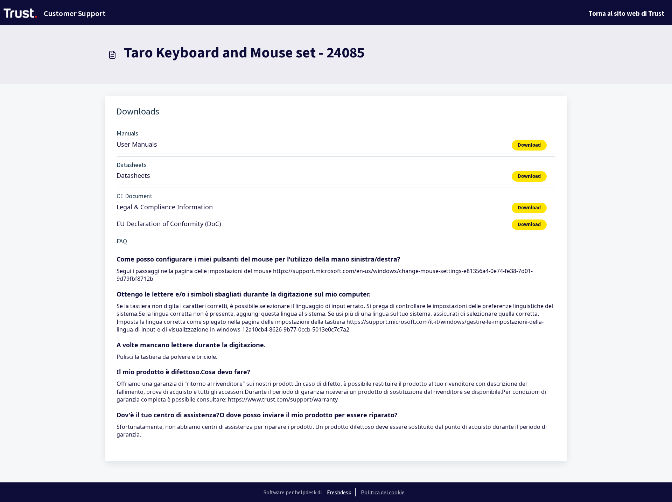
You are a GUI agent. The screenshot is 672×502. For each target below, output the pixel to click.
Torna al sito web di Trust (626, 13)
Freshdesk (339, 492)
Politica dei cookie (383, 492)
